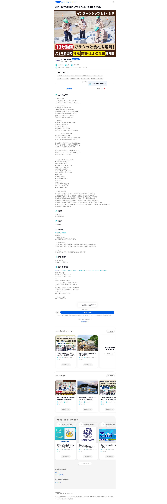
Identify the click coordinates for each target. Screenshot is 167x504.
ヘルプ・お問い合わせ (60, 496)
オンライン (58, 482)
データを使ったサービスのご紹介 (92, 496)
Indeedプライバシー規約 (107, 496)
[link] (59, 424)
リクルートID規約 (59, 499)
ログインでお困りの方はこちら (74, 496)
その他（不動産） (59, 475)
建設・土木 (58, 472)
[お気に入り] (57, 312)
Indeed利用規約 (69, 499)
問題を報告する (85, 321)
